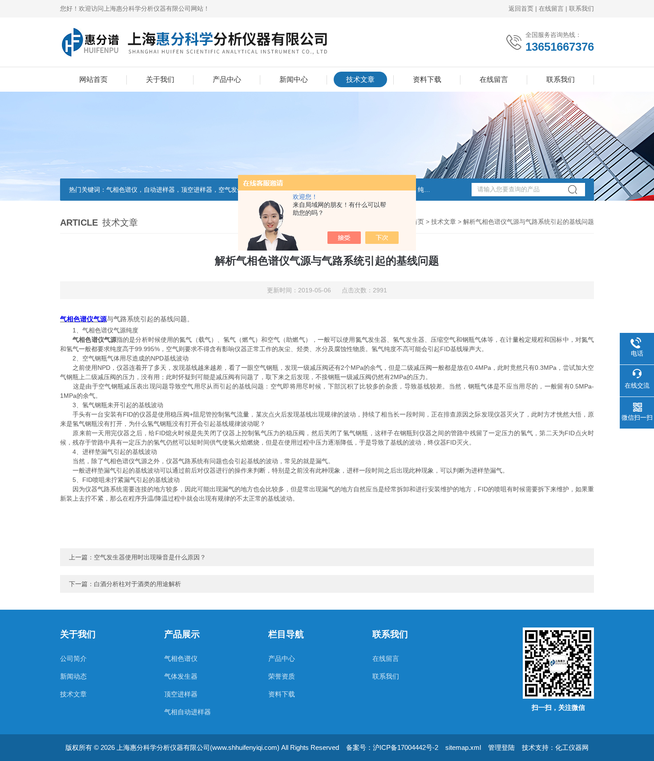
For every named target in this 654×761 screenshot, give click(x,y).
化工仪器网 (572, 747)
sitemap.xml (463, 747)
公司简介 (73, 658)
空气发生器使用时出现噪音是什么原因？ (150, 557)
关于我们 (160, 79)
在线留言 (551, 8)
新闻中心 (293, 79)
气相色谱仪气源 (83, 319)
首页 (418, 221)
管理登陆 (501, 747)
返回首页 (521, 8)
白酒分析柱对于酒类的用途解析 (137, 583)
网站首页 (93, 79)
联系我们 (581, 8)
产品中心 (227, 79)
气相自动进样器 (187, 712)
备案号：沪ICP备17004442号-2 (392, 747)
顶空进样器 (181, 694)
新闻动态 (73, 676)
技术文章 (360, 79)
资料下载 (427, 79)
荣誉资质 (281, 676)
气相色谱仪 (181, 658)
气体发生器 (181, 676)
